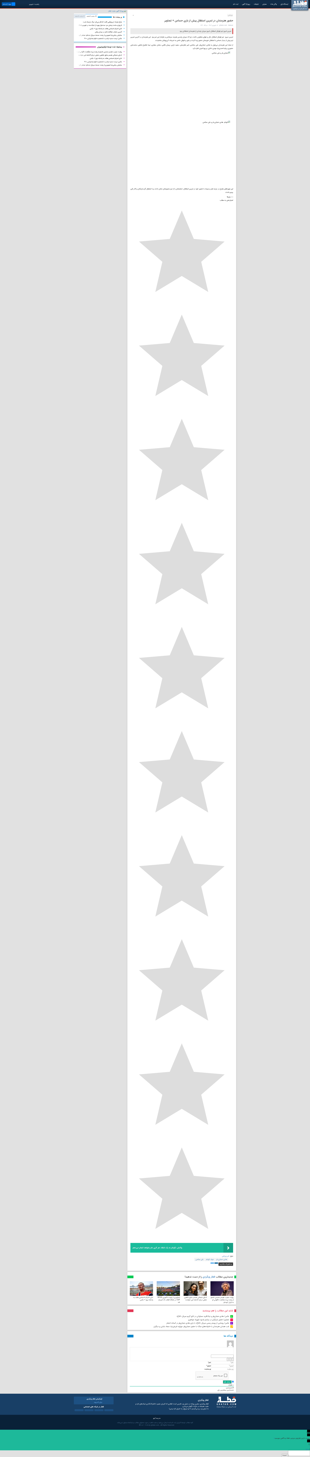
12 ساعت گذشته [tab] (80, 16)
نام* (209, 1362)
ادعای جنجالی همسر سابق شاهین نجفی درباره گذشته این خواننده (195, 1298)
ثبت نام (235, 4)
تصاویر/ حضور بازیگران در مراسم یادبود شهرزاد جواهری (208, 1319)
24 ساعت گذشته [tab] (92, 16)
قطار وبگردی (209, 1277)
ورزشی (230, 15)
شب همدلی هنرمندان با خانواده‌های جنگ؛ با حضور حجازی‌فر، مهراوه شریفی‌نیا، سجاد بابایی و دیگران (191, 1326)
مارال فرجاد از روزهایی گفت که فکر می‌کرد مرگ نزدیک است (102, 22)
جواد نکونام (210, 1259)
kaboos (230, 25)
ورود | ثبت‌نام (7, 4)
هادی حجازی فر (221, 1259)
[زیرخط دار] (228, 1359)
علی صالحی (199, 1259)
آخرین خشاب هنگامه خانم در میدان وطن (108, 32)
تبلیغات (256, 4)
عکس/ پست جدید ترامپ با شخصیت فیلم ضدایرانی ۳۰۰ (103, 38)
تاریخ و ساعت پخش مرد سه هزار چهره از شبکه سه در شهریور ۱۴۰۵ (100, 25)
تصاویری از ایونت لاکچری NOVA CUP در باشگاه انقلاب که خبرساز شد (169, 1300)
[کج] (230, 1359)
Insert (285, 1455)
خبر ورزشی (225, 1256)
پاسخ (307, 1449)
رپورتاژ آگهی (246, 4)
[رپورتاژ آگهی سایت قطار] (117, 11)
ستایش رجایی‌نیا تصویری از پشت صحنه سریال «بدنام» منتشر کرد (100, 35)
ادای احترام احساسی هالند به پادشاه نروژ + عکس (143, 1298)
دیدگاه (206, 25)
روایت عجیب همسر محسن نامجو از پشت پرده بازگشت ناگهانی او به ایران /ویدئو (222, 1300)
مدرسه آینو (156, 1418)
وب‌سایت (207, 1369)
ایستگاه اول (284, 4)
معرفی (264, 4)
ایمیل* (208, 1366)
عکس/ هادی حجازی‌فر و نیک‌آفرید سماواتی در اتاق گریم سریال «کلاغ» (203, 1316)
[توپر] (233, 1359)
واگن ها (274, 4)
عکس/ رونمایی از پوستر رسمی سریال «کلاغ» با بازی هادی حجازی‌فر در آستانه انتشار (197, 1323)
